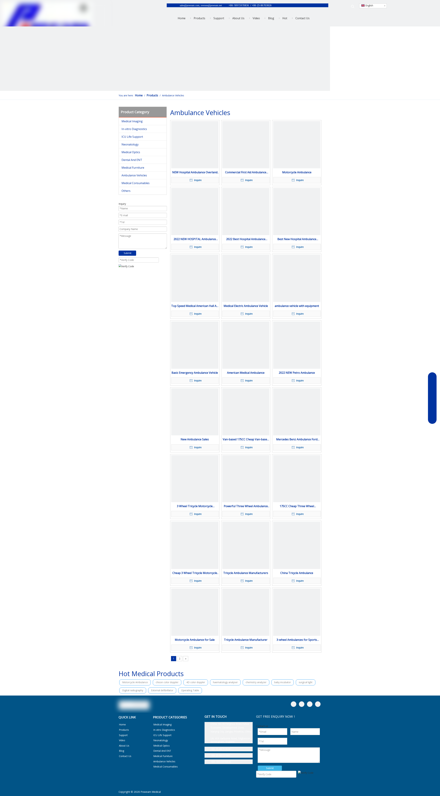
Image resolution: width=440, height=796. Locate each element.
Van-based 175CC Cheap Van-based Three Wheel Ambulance (246, 439)
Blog (121, 750)
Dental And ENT (132, 160)
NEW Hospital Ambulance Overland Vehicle (194, 172)
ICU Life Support (132, 137)
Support (123, 735)
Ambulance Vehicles (134, 175)
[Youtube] (318, 704)
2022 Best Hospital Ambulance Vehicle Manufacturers (245, 239)
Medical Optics (131, 152)
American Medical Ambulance (246, 373)
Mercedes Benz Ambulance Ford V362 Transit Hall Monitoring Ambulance (296, 439)
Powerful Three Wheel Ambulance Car (246, 506)
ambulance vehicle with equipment (297, 306)
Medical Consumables (136, 183)
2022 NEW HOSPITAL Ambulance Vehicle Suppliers (195, 239)
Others (126, 191)
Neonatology (130, 144)
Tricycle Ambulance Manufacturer (245, 640)
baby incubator (282, 682)
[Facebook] (293, 704)
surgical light (305, 682)
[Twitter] (309, 704)
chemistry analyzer (256, 682)
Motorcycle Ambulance (296, 172)
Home (122, 724)
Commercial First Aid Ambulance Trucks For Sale (245, 172)
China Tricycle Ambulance (296, 573)
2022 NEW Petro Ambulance (297, 373)
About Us (124, 745)
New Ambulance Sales (195, 439)
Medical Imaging (132, 121)
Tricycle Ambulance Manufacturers (245, 573)
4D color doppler (195, 682)
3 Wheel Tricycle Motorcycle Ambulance (195, 506)
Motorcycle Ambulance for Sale (195, 640)
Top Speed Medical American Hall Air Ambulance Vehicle (194, 306)
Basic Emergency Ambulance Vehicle (195, 373)
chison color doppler (167, 682)
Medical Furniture (133, 168)
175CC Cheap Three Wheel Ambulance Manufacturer (297, 506)
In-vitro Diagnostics (134, 129)
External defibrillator (162, 690)
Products (124, 729)
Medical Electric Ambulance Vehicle (246, 306)
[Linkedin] (301, 704)
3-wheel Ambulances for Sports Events (297, 640)
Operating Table (190, 690)
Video (122, 740)
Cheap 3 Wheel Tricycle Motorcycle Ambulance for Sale (194, 573)
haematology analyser (225, 682)
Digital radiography (132, 690)
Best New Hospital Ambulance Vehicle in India (296, 239)
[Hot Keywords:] (353, 6)
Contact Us (125, 756)
